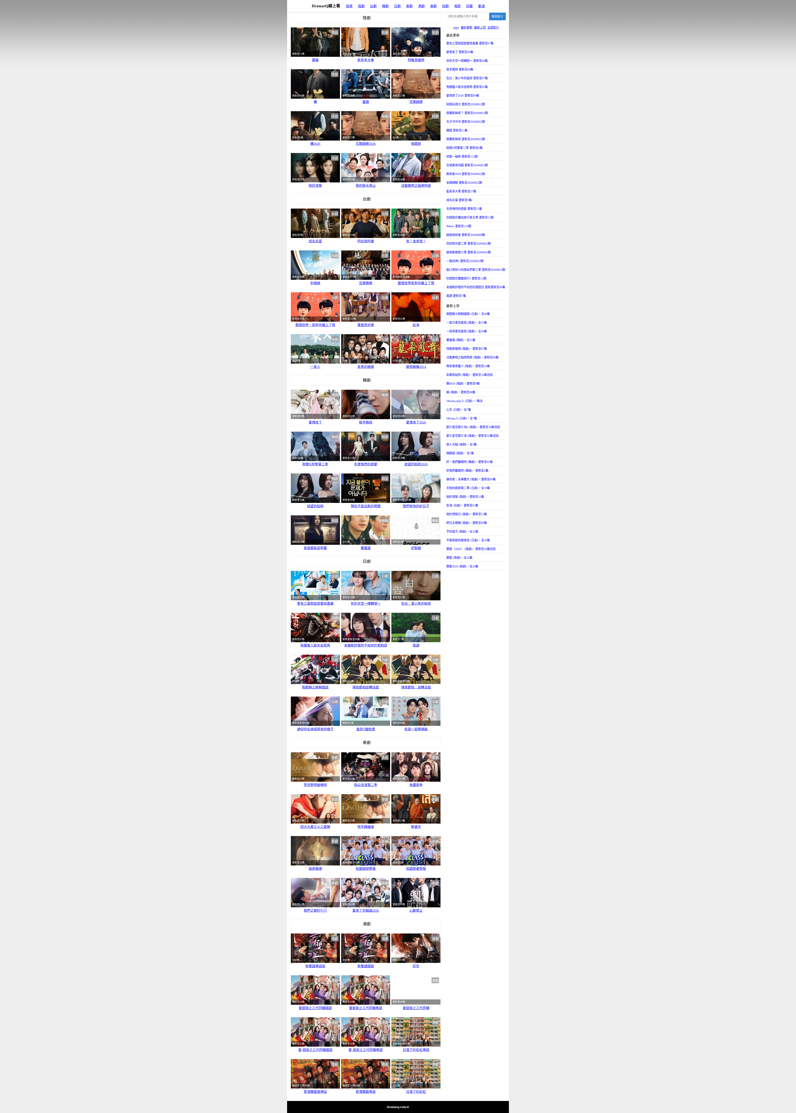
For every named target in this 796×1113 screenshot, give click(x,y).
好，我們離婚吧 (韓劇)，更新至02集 (469, 462)
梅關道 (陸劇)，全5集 (460, 453)
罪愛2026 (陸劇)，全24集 (462, 566)
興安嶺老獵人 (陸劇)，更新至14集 (468, 366)
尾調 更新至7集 (456, 295)
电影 (457, 6)
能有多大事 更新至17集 (461, 191)
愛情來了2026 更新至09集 (462, 95)
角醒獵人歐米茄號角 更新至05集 (467, 87)
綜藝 (469, 6)
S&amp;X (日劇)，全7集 (461, 418)
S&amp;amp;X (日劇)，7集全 (464, 401)
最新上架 (480, 27)
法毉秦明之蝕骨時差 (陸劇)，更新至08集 (472, 357)
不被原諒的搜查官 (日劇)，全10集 (468, 540)
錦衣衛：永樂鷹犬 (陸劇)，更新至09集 (471, 479)
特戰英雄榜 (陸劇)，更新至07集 (466, 348)
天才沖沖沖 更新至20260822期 (465, 121)
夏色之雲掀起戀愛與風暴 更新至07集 (470, 43)
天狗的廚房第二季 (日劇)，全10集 (468, 488)
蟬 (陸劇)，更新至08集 (460, 392)
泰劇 (409, 6)
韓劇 (385, 6)
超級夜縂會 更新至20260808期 (465, 235)
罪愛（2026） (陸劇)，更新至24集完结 (471, 549)
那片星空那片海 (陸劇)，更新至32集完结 (472, 435)
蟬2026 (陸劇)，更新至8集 (463, 383)
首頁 (349, 6)
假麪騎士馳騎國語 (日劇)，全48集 (468, 314)
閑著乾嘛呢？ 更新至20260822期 (467, 113)
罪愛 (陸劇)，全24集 (459, 557)
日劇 (397, 6)
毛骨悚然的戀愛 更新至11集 (464, 208)
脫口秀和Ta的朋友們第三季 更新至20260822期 (475, 269)
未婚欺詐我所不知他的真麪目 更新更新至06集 (475, 287)
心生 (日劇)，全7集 (458, 409)
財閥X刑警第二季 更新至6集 (464, 147)
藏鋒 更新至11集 (456, 130)
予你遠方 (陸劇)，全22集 (462, 531)
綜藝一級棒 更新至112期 (462, 156)
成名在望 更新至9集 (459, 200)
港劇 (421, 6)
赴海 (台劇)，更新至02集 (462, 505)
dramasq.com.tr (398, 1107)
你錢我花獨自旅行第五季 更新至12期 (470, 217)
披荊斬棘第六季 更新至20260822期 (468, 252)
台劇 (373, 6)
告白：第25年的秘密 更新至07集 (467, 78)
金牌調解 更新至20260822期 (464, 182)
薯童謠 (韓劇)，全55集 (460, 340)
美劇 (433, 6)
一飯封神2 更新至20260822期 (464, 261)
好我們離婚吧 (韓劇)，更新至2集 (467, 470)
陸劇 (361, 6)
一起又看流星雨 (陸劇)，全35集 (466, 322)
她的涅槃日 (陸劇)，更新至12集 (466, 514)
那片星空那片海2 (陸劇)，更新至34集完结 (473, 427)
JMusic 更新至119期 (458, 226)
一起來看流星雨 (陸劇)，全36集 (466, 331)
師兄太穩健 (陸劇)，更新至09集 (466, 522)
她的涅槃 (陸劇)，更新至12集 (465, 496)
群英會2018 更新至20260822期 (465, 174)
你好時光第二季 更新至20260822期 (468, 243)
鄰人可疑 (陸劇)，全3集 (461, 444)
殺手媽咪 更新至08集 (459, 69)
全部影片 (493, 27)
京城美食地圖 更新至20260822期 (467, 165)
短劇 (445, 6)
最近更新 (466, 27)
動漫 (481, 6)
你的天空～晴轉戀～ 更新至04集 (467, 60)
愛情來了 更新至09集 (459, 52)
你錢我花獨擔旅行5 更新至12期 (466, 278)
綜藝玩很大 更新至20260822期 (465, 104)
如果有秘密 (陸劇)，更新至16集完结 (469, 374)
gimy (456, 27)
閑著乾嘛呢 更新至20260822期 (465, 139)
